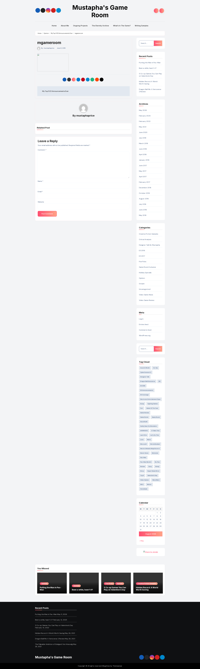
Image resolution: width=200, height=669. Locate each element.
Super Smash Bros (153, 471)
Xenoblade (143, 489)
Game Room (156, 417)
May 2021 (142, 127)
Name (40, 181)
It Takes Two (155, 430)
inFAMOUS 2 (144, 430)
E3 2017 (142, 256)
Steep (157, 466)
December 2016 (145, 188)
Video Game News (146, 295)
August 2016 (144, 199)
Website (41, 202)
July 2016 (142, 204)
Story (142, 471)
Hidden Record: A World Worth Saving (148, 82)
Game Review (144, 413)
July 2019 (142, 138)
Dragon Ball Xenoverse (147, 381)
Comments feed (145, 330)
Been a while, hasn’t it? (148, 68)
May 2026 (143, 110)
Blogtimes (106, 666)
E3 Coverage (144, 395)
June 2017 (143, 165)
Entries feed (143, 324)
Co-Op (155, 368)
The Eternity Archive (100, 26)
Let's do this (154, 435)
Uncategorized (145, 289)
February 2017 (144, 182)
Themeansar (117, 666)
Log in (141, 319)
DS (159, 381)
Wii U (141, 484)
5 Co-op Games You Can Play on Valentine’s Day (150, 75)
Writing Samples (141, 26)
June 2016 (143, 210)
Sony (150, 466)
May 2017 (142, 171)
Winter (149, 484)
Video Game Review (146, 300)
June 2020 (143, 132)
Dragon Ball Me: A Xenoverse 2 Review (49, 639)
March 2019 (143, 143)
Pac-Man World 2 (145, 462)
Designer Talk (144, 377)
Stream (142, 284)
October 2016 (144, 193)
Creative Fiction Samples (148, 234)
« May (141, 541)
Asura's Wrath (145, 368)
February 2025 (145, 116)
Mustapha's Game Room (100, 11)
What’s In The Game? (122, 26)
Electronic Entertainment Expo (150, 399)
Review (142, 466)
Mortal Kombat (155, 444)
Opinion (142, 278)
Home (54, 26)
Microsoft (143, 444)
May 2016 (142, 215)
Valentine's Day (152, 475)
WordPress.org (145, 335)
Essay (142, 404)
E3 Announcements (146, 390)
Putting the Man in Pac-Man (150, 63)
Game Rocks (144, 417)
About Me (65, 26)
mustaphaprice (49, 48)
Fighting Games (153, 404)
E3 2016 (142, 250)
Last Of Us (143, 435)
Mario (149, 439)
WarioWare (155, 480)
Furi (141, 408)
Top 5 (142, 475)
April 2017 (143, 176)
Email (40, 192)
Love (141, 439)
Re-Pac (157, 462)
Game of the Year (152, 408)
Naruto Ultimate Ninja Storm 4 (150, 448)
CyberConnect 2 (145, 372)
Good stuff (143, 422)
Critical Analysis (145, 239)
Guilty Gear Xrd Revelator (148, 426)
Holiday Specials (145, 273)
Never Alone (144, 453)
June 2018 (143, 149)
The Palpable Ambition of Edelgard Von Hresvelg (54, 644)
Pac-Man (143, 457)
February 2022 (145, 121)
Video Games (144, 480)
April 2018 (143, 154)
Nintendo (155, 453)
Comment (42, 150)
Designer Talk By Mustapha (149, 245)
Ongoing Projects (80, 26)
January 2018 (144, 160)
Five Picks (142, 261)
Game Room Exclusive (147, 267)
